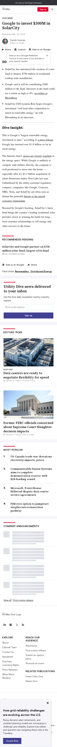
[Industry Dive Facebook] (11, 625)
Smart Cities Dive (34, 676)
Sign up (43, 9)
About (5, 642)
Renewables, (22, 271)
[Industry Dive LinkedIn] (4, 625)
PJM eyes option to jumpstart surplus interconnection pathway (30, 507)
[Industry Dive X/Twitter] (17, 625)
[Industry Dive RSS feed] (23, 625)
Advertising (31, 645)
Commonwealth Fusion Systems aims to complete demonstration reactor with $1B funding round (31, 474)
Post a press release (23, 600)
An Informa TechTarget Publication (28, 3)
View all (7, 600)
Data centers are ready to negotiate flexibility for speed (26, 375)
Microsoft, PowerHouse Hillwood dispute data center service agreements (30, 491)
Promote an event (35, 663)
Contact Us (8, 652)
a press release (45, 139)
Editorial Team (9, 647)
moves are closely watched (37, 156)
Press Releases (9, 669)
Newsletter (7, 656)
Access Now (12, 741)
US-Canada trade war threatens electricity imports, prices (31, 458)
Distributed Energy (41, 271)
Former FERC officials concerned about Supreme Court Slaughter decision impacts (28, 427)
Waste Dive (31, 681)
